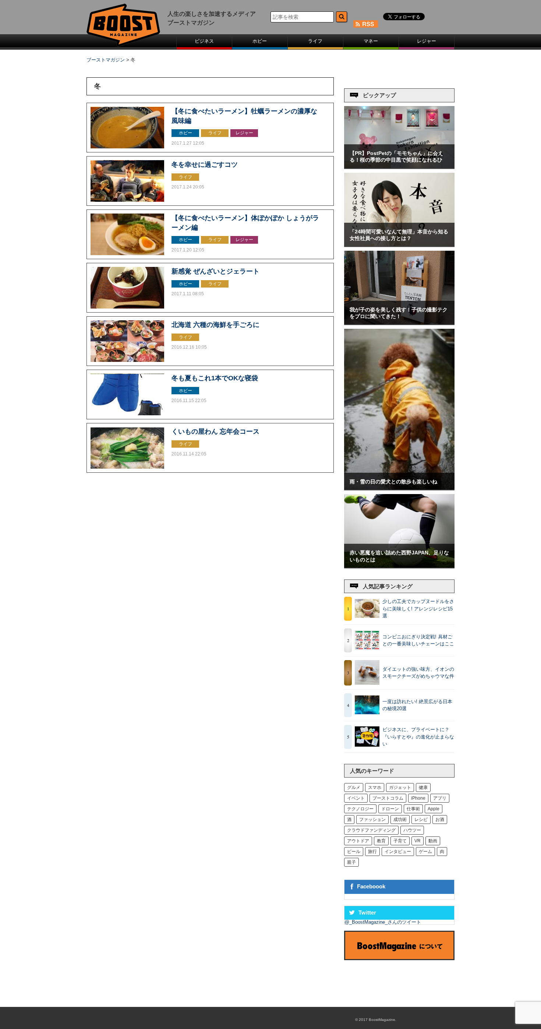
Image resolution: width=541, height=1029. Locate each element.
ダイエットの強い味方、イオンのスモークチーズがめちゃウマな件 (418, 672)
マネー (371, 41)
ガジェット (400, 787)
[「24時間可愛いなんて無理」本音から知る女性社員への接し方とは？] (399, 244)
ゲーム (425, 851)
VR (417, 840)
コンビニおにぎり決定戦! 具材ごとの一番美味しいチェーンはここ (418, 640)
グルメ (353, 787)
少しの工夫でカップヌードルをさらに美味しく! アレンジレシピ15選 (418, 609)
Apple (433, 808)
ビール (353, 851)
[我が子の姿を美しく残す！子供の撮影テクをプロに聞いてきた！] (399, 322)
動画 (432, 840)
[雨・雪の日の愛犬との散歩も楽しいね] (399, 488)
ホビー (259, 41)
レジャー (426, 41)
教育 (381, 840)
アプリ (439, 798)
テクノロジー (360, 808)
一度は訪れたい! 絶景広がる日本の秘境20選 (417, 705)
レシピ (421, 819)
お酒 (439, 819)
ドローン (390, 808)
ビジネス (204, 41)
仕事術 (413, 808)
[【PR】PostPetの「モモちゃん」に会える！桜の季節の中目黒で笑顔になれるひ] (399, 166)
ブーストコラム (387, 798)
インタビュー (398, 851)
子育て (400, 840)
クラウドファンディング (371, 830)
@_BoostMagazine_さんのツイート (382, 922)
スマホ (374, 787)
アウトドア (358, 840)
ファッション (372, 819)
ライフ (315, 41)
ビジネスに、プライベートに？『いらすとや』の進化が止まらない (418, 737)
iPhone (418, 798)
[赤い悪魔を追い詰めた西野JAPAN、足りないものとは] (399, 566)
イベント (356, 798)
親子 (351, 862)
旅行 (372, 851)
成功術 (400, 819)
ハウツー (412, 830)
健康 (423, 787)
